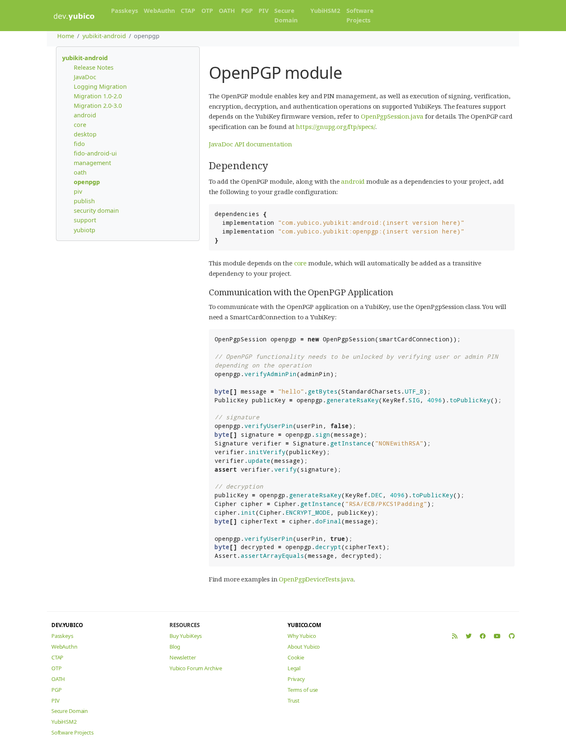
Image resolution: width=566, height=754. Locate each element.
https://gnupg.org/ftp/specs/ (335, 126)
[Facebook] (483, 636)
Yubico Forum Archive (195, 668)
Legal (294, 668)
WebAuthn (159, 11)
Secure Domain (286, 15)
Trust (294, 700)
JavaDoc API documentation (250, 144)
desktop (85, 134)
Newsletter (182, 657)
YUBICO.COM (304, 625)
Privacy (296, 679)
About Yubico (304, 646)
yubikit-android (104, 36)
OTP (207, 11)
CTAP (188, 11)
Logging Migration (100, 86)
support (85, 220)
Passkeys (124, 11)
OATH (227, 11)
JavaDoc (85, 77)
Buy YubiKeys (185, 636)
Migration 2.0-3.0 (98, 105)
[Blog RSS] (454, 636)
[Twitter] (469, 636)
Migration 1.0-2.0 (98, 96)
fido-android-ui (95, 153)
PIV (263, 11)
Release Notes (94, 67)
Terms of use (303, 689)
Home (65, 36)
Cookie (296, 657)
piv (78, 191)
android (85, 115)
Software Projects (360, 15)
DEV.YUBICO (67, 625)
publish (84, 201)
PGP (247, 11)
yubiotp (84, 230)
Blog (174, 646)
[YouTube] (497, 636)
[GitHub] (512, 636)
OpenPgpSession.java (392, 116)
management (92, 163)
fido (79, 144)
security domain (96, 210)
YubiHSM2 (325, 11)
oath (80, 172)
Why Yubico (302, 636)
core (80, 125)
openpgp (87, 182)
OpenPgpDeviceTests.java (316, 579)
